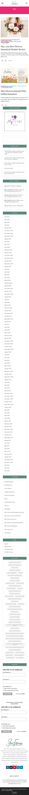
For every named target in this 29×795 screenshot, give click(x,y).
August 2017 (7, 440)
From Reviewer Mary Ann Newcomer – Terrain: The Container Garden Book (14, 152)
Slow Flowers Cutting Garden (15, 636)
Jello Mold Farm (19, 596)
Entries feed (7, 546)
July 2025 (6, 225)
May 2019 (6, 385)
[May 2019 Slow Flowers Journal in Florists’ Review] (14, 27)
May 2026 (6, 222)
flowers (20, 588)
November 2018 (8, 399)
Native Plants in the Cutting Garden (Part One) (13, 201)
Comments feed (8, 549)
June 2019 (7, 382)
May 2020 (7, 360)
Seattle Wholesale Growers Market (14, 625)
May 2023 (6, 274)
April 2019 (7, 388)
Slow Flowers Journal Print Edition (11, 41)
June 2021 (7, 327)
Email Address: (7, 672)
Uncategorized (5, 42)
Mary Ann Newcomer (14, 606)
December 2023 (8, 255)
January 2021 (7, 338)
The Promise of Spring (15, 186)
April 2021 (7, 330)
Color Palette (5, 39)
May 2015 (6, 468)
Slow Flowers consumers (10, 688)
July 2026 (6, 217)
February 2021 (8, 335)
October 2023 (8, 261)
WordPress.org (8, 552)
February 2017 (8, 454)
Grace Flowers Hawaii (15, 591)
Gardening (7, 509)
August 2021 (7, 321)
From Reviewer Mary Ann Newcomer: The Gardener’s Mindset (14, 158)
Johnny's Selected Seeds (14, 598)
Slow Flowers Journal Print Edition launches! (13, 92)
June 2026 (7, 219)
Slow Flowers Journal (15, 641)
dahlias (20, 572)
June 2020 (7, 357)
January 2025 (7, 228)
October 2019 (8, 374)
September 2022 (8, 294)
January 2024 (7, 252)
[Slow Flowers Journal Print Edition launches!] (14, 75)
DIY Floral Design (9, 495)
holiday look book (15, 593)
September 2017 (8, 437)
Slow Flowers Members (10, 526)
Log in (6, 544)
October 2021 (8, 316)
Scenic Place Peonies (14, 622)
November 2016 (8, 462)
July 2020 (6, 355)
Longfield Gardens (11, 604)
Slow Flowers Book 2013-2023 (12, 515)
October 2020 (8, 346)
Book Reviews (8, 485)
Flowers (3, 86)
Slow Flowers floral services (11, 690)
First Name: (6, 679)
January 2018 (7, 426)
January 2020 (7, 368)
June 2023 (7, 272)
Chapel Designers (11, 572)
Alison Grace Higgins (14, 562)
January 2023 (7, 286)
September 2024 (8, 236)
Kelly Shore (15, 601)
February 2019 (8, 393)
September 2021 (8, 319)
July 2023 (6, 269)
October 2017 (8, 435)
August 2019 (7, 379)
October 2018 (8, 401)
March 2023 (7, 280)
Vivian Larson (19, 657)
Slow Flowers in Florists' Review (15, 638)
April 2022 (7, 302)
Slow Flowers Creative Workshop (15, 633)
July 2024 (6, 241)
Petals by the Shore (14, 614)
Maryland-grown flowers (15, 609)
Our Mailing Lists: (7, 686)
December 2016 (8, 459)
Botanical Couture (15, 570)
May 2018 (6, 415)
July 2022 (6, 299)
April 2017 (7, 448)
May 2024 (6, 244)
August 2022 (7, 297)
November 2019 (8, 371)
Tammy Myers (9, 655)
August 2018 (7, 407)
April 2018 (7, 418)
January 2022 (7, 310)
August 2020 (7, 352)
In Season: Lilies (8, 168)
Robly (23, 693)
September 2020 (8, 349)
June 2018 (7, 412)
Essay (5, 498)
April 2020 (7, 363)
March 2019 (7, 390)
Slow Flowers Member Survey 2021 (15, 647)
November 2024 (8, 233)
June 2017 (7, 443)
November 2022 (8, 288)
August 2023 (7, 266)
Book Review (14, 567)
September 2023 (8, 263)
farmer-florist (10, 583)
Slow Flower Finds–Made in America (14, 512)
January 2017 (7, 457)
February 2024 (8, 250)
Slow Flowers (14, 628)
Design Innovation (14, 39)
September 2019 (8, 377)
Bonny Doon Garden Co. (15, 565)
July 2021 (6, 324)
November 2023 (8, 258)
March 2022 (7, 305)
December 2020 (8, 341)
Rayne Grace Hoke (15, 619)
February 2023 (8, 283)
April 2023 (7, 277)
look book (21, 604)
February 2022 (8, 308)
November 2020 (8, 343)
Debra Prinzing (15, 578)
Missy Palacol (14, 611)
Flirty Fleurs (20, 583)
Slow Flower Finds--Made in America (16, 86)
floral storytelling (14, 585)
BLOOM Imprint (8, 481)
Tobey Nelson (10, 657)
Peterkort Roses (14, 617)
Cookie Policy (9, 790)
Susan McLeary (9, 652)
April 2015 (7, 470)
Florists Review (11, 588)
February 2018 (8, 424)
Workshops (7, 533)
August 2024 (7, 239)
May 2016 (6, 465)
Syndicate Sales (20, 652)
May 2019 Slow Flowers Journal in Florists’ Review (13, 48)
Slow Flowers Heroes (10, 519)
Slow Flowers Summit (14, 650)
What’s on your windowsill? (16, 205)
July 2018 (6, 410)
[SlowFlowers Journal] (14, 3)
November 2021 (8, 313)
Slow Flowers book (15, 630)
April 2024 (7, 247)
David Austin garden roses (15, 575)
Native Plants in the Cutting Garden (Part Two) (14, 190)
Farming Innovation (6, 40)
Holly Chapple (9, 596)
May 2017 (6, 446)
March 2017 (7, 451)
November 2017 (8, 432)
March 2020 (7, 366)
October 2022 (8, 291)
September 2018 (8, 404)
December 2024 (8, 230)
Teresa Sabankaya (19, 655)
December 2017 (8, 429)
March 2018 (7, 421)
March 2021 (7, 332)
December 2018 (8, 396)
